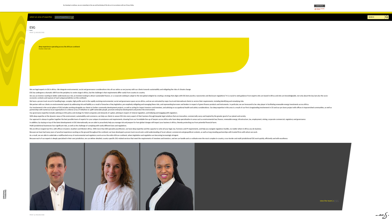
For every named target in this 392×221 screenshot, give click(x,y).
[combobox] (63, 17)
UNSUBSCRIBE (40, 32)
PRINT (32, 32)
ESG (336, 201)
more (321, 9)
